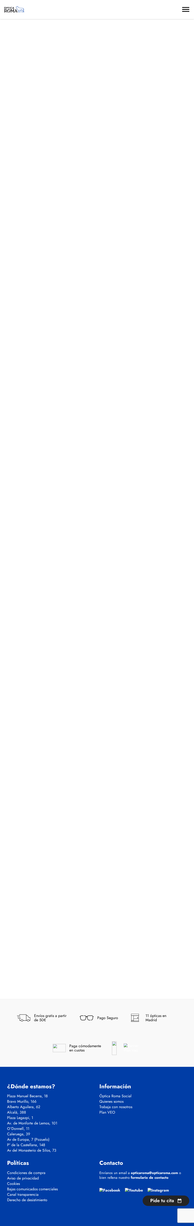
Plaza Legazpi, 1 (20, 1117)
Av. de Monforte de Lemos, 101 (32, 1123)
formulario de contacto (149, 1177)
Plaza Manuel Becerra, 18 (27, 1096)
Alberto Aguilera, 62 (23, 1107)
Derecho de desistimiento (27, 1200)
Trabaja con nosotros (115, 1107)
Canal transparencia (23, 1194)
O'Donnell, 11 (18, 1128)
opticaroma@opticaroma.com (154, 1172)
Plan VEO (107, 1112)
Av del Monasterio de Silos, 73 (31, 1150)
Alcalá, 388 (16, 1112)
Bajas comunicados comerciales (32, 1189)
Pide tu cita (162, 1200)
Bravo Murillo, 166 (21, 1101)
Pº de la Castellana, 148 (26, 1145)
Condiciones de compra (26, 1172)
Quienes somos (111, 1101)
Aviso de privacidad (23, 1178)
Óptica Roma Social (115, 1096)
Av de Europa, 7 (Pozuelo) (28, 1139)
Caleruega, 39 (18, 1134)
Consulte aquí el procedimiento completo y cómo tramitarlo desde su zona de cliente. (79, 144)
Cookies (13, 1183)
